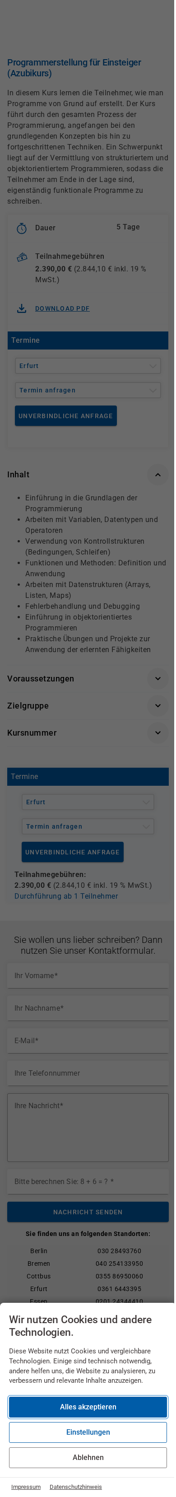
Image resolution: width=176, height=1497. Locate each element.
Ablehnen (88, 1457)
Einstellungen (88, 1432)
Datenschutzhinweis (76, 1486)
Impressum (26, 1486)
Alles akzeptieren (88, 1407)
